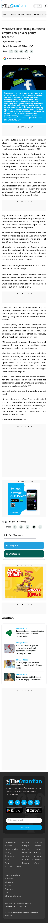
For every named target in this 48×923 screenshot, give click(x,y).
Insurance (38, 856)
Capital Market (11, 849)
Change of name (13, 896)
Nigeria (25, 863)
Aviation (8, 846)
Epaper (14, 14)
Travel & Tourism (12, 875)
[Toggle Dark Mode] (37, 6)
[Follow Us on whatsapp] (37, 802)
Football (37, 849)
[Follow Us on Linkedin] (30, 802)
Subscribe (24, 827)
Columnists (27, 859)
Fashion (37, 846)
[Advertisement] (24, 451)
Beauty (25, 849)
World (36, 863)
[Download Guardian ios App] (33, 810)
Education (26, 852)
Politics (29, 14)
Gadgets (9, 889)
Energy (8, 852)
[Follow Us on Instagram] (24, 802)
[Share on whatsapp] (21, 51)
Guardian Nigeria (13, 41)
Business (38, 14)
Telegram (13, 545)
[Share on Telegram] (26, 51)
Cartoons (26, 856)
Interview (9, 882)
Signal (12, 522)
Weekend (9, 878)
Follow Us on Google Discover (17, 58)
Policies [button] (8, 906)
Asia (7, 863)
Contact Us (21, 906)
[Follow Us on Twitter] (17, 802)
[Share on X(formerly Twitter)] (16, 51)
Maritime (38, 859)
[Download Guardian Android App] (14, 810)
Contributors (10, 842)
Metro (21, 14)
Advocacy (9, 856)
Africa (7, 859)
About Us (8, 903)
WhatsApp (22, 522)
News (5, 14)
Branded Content (13, 866)
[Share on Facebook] (11, 51)
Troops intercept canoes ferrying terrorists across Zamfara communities (30, 633)
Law (6, 892)
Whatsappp (14, 554)
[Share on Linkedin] (31, 51)
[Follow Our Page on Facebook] (11, 802)
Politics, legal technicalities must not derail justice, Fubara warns (29, 665)
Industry (37, 852)
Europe (25, 846)
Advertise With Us (24, 903)
